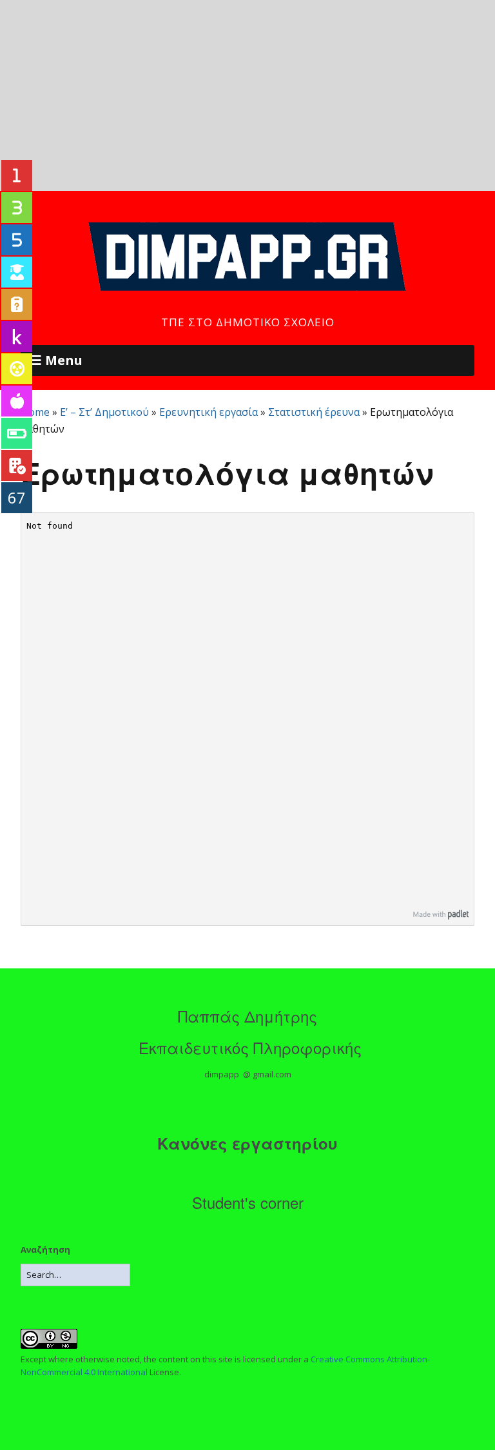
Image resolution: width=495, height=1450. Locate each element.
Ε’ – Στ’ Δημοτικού (104, 412)
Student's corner (248, 1202)
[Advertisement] (247, 95)
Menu (63, 360)
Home (35, 412)
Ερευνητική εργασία (208, 412)
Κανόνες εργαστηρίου (247, 1143)
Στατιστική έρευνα (314, 412)
